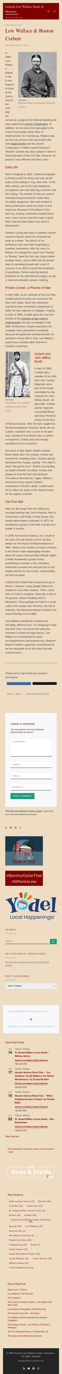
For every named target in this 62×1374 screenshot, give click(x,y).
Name (16, 764)
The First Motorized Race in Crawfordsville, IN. (28, 1332)
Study (35, 1245)
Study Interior (18, 1249)
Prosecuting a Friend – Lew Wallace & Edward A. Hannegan (29, 1326)
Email (16, 776)
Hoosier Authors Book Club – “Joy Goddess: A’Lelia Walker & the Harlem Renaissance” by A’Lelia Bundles (34, 1076)
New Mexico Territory (21, 1236)
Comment (19, 741)
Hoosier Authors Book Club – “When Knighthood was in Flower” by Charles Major (35, 1099)
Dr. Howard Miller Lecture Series (27, 1211)
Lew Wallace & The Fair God (20, 1294)
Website (17, 787)
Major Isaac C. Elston (17, 1290)
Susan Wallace (19, 1259)
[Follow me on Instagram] (20, 828)
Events (15, 1215)
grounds (15, 1226)
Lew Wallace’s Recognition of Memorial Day (27, 1309)
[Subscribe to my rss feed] (6, 828)
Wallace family (19, 1263)
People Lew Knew (20, 1240)
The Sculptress (14, 1298)
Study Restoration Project (24, 1254)
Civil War (16, 1206)
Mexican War (17, 1231)
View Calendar (12, 1136)
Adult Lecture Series (21, 1201)
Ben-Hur (44, 1201)
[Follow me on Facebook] (16, 828)
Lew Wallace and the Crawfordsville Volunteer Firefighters (27, 1319)
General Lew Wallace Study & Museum (31, 1060)
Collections (35, 1206)
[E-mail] (11, 828)
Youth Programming (21, 1268)
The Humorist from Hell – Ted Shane (23, 1313)
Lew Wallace (34, 1226)
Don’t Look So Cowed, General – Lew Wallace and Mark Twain (29, 1303)
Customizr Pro (37, 1361)
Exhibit (30, 1215)
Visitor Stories (42, 1259)
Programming (18, 1245)
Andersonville (18, 143)
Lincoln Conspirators (36, 124)
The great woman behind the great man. (25, 1336)
